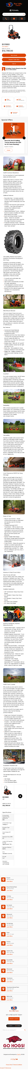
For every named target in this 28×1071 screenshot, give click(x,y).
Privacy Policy (9, 1064)
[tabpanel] (14, 32)
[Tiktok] (15, 1059)
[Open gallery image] (14, 32)
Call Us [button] (14, 63)
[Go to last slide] (4, 138)
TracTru (18, 1054)
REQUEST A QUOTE (14, 1018)
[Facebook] (11, 1059)
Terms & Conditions (17, 1064)
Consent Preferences (5, 1068)
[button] (6, 18)
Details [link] (8, 150)
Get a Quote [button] (14, 55)
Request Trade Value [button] (14, 59)
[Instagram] (13, 1059)
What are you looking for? (10, 14)
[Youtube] (17, 1059)
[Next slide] (24, 138)
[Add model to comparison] (20, 796)
